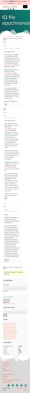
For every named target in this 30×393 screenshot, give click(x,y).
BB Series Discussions (11, 36)
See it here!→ (18, 3)
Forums (4, 36)
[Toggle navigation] (25, 6)
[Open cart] (13, 9)
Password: (6, 291)
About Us (5, 366)
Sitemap (4, 378)
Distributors (5, 376)
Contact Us (5, 363)
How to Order (6, 364)
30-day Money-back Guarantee (11, 380)
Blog (3, 368)
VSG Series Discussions (10, 333)
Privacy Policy (20, 388)
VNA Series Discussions (10, 331)
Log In (6, 301)
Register (5, 303)
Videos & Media (6, 382)
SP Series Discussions (9, 329)
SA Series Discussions (9, 337)
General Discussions (9, 323)
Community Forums (7, 374)
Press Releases (6, 370)
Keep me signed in (9, 297)
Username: (6, 285)
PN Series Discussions (9, 325)
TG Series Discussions (9, 338)
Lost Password (11, 303)
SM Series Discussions (9, 327)
